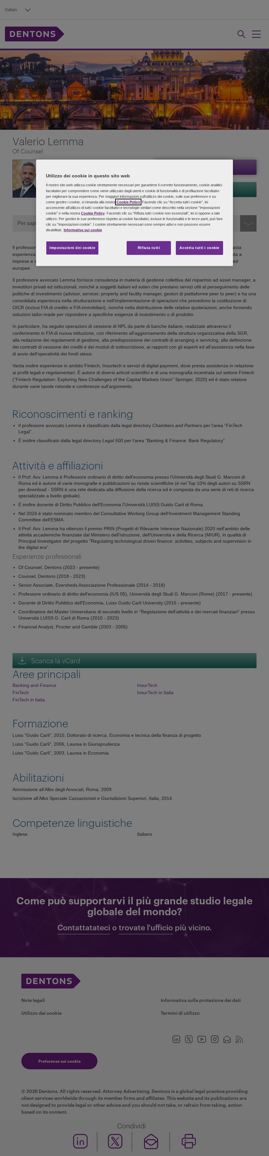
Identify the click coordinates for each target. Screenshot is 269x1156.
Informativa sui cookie (83, 230)
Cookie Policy (128, 202)
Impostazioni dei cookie (72, 248)
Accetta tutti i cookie (199, 248)
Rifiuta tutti (149, 248)
